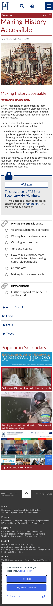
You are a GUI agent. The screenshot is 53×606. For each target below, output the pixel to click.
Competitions (24, 523)
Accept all (26, 579)
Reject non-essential (26, 587)
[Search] (22, 6)
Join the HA (32, 204)
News (15, 510)
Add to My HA (14, 307)
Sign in (28, 184)
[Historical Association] (5, 7)
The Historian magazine (11, 560)
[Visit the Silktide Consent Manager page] (43, 596)
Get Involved (35, 510)
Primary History (39, 523)
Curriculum (6, 521)
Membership (33, 512)
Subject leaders (42, 521)
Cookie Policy (25, 570)
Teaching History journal (12, 536)
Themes (45, 560)
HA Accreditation (8, 523)
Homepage (6, 510)
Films (3, 552)
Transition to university (31, 547)
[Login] (32, 6)
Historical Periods (32, 560)
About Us (23, 510)
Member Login (19, 512)
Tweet (10, 333)
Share (9, 325)
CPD (15, 521)
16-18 (29, 545)
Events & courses (15, 552)
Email (9, 316)
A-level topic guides (10, 547)
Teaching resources (33, 536)
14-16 (21, 545)
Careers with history (27, 549)
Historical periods (9, 545)
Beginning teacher (26, 521)
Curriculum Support (9, 531)
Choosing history (9, 549)
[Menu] (49, 6)
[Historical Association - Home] (9, 496)
